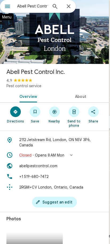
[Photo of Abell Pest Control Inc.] (54, 32)
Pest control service (23, 85)
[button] (54, 155)
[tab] (27, 96)
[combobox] (32, 6)
